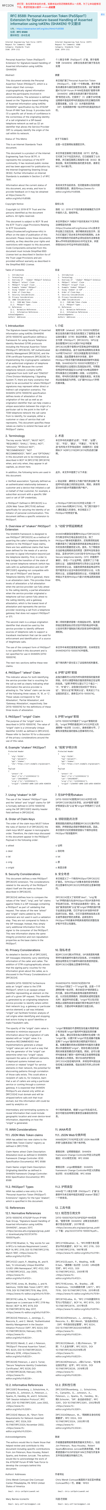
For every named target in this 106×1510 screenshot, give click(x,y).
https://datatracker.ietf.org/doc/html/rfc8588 (40, 28)
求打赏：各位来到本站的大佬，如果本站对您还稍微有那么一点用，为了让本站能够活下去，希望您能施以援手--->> (59, 5)
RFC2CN (8, 5)
